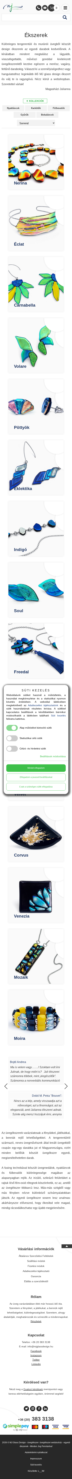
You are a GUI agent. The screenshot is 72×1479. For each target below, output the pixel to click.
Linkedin (36, 1364)
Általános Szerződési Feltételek (36, 1256)
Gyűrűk (24, 114)
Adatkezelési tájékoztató (36, 1271)
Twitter (36, 1359)
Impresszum (36, 1458)
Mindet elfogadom (36, 768)
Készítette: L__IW (36, 1471)
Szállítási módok (36, 1261)
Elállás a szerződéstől (36, 1281)
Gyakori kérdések (33, 1389)
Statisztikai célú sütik (31, 738)
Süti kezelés (36, 1465)
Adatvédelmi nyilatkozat (36, 1452)
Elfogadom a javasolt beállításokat (36, 777)
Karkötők (36, 108)
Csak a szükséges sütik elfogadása (36, 787)
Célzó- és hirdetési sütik (33, 748)
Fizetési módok (36, 1266)
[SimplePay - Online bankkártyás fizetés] (36, 1430)
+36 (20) (36, 1419)
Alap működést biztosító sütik (36, 727)
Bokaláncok (47, 114)
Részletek (36, 1321)
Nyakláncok (13, 108)
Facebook (36, 1351)
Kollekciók (36, 101)
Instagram (36, 1355)
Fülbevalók (59, 108)
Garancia (36, 1276)
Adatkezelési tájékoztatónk (43, 705)
